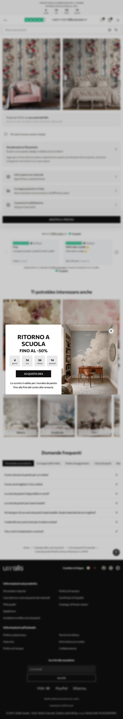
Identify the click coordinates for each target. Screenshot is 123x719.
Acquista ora (33, 373)
